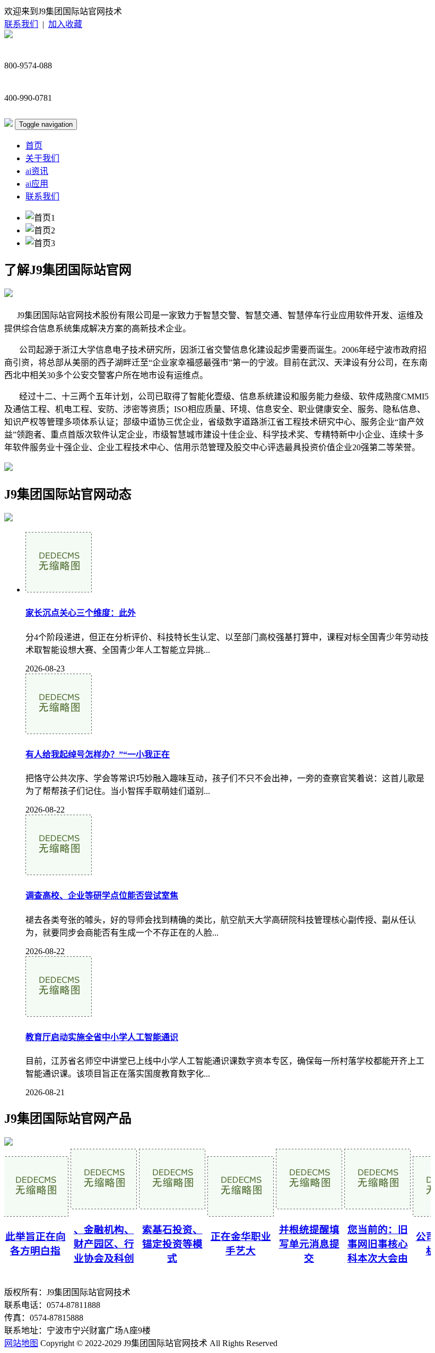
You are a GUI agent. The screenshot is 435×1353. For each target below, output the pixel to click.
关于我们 (42, 158)
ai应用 (36, 183)
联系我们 (21, 24)
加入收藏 (65, 24)
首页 (33, 145)
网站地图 (21, 1343)
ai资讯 (36, 171)
